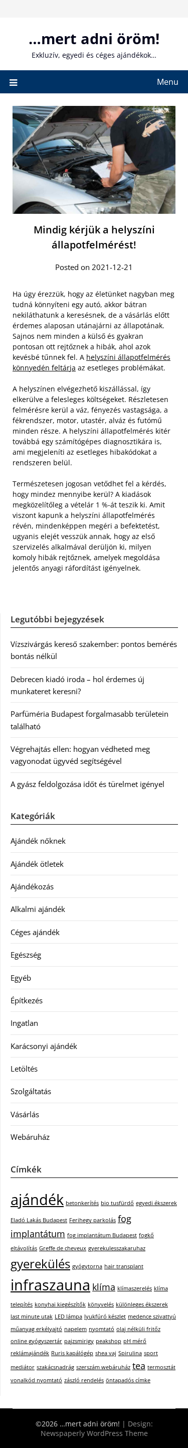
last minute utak (32, 1316)
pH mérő (134, 1341)
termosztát (161, 1367)
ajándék (37, 1200)
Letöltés (24, 1069)
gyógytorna (87, 1266)
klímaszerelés (134, 1288)
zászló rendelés (84, 1380)
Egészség (26, 955)
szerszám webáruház (103, 1367)
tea (138, 1366)
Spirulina (130, 1353)
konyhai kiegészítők (60, 1304)
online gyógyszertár (36, 1341)
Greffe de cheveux (62, 1248)
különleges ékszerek (142, 1304)
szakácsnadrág (55, 1367)
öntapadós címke (128, 1380)
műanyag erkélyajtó (36, 1329)
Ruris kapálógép (72, 1353)
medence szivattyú (152, 1316)
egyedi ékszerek (156, 1203)
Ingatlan (24, 1023)
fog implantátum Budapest (102, 1235)
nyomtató (101, 1329)
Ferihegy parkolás (92, 1220)
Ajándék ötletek (37, 864)
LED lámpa (68, 1316)
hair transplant (123, 1266)
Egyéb (21, 978)
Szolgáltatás (31, 1091)
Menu (167, 81)
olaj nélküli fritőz (138, 1329)
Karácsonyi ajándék (44, 1046)
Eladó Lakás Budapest (39, 1220)
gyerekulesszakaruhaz (116, 1248)
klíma (103, 1287)
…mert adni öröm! (94, 38)
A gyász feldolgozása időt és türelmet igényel (87, 784)
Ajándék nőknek (38, 841)
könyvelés (101, 1304)
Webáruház (30, 1137)
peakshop (108, 1341)
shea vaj (105, 1353)
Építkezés (27, 1000)
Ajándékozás (32, 886)
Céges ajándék (35, 932)
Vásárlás (25, 1114)
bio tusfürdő (117, 1203)
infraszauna (50, 1285)
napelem (75, 1329)
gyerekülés (40, 1263)
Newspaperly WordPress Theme (94, 1433)
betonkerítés (82, 1203)
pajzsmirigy (79, 1341)
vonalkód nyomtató (36, 1380)
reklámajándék (30, 1353)
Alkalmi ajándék (38, 909)
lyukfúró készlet (105, 1316)
